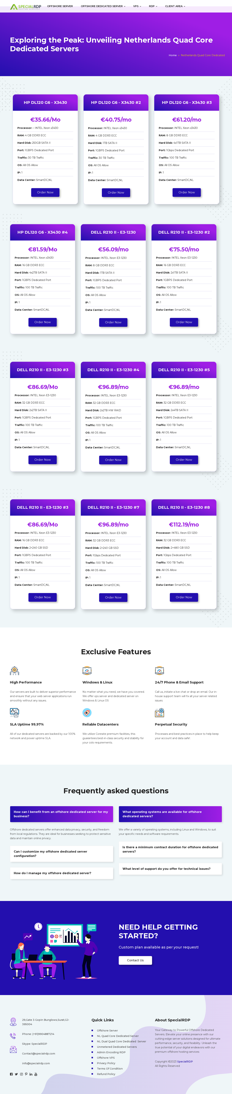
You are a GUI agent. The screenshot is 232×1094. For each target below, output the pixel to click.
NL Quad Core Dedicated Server (118, 1036)
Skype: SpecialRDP (34, 1043)
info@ (26, 1063)
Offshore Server (60, 6)
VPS (136, 6)
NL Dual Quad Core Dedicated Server (121, 1041)
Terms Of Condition (110, 1068)
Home (173, 55)
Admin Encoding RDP (111, 1052)
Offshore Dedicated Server (102, 6)
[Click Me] (11, 1074)
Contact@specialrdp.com (38, 1053)
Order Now (45, 192)
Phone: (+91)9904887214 (38, 1034)
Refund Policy (106, 1074)
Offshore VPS (106, 1057)
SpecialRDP (185, 1061)
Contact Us (135, 960)
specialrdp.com (40, 1063)
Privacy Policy (106, 1063)
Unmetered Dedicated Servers (117, 1047)
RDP (152, 6)
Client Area (174, 6)
